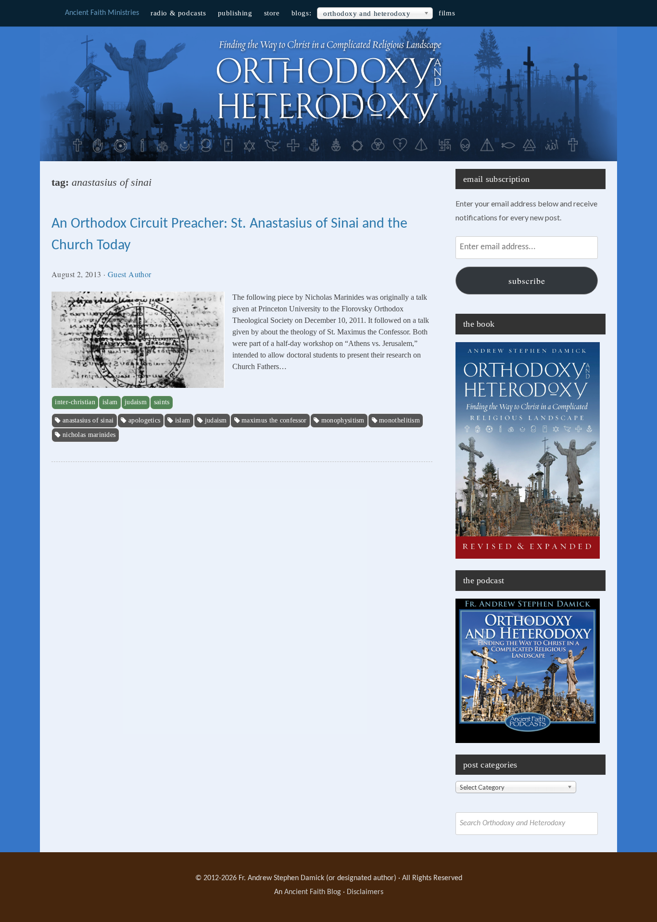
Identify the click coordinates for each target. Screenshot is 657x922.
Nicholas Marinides (89, 434)
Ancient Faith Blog (312, 892)
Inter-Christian (75, 402)
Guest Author (130, 274)
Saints (162, 402)
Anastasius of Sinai (88, 420)
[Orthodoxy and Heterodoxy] (328, 124)
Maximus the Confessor (273, 420)
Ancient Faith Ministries (102, 13)
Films (447, 13)
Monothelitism (399, 420)
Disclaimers (365, 892)
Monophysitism (343, 420)
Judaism (136, 402)
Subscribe (526, 280)
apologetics (144, 420)
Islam (110, 402)
